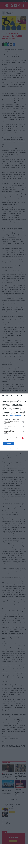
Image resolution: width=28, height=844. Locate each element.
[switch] (23, 422)
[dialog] (14, 422)
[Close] (25, 396)
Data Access (14, 448)
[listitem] (14, 419)
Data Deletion (6, 448)
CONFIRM (8, 443)
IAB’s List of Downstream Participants (15, 415)
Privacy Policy (21, 448)
